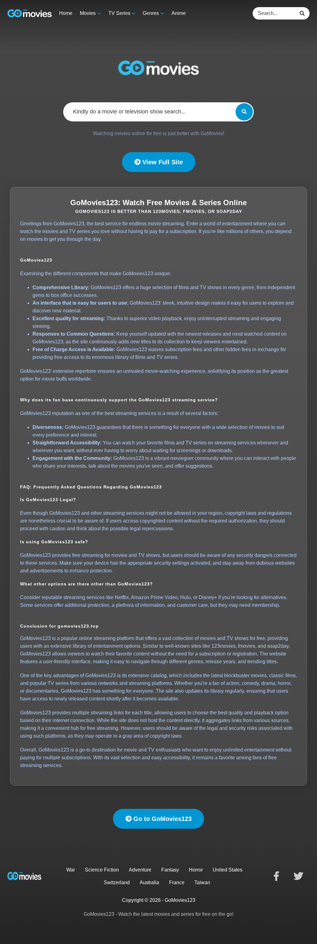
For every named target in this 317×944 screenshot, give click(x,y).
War (70, 869)
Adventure (140, 869)
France (177, 882)
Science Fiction (102, 869)
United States (227, 869)
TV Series (119, 13)
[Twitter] (298, 876)
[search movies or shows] (244, 112)
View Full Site (162, 162)
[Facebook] (276, 876)
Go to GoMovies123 (162, 818)
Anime (179, 13)
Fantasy (170, 869)
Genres (151, 13)
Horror (196, 869)
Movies (88, 13)
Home (65, 13)
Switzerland (117, 882)
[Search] (303, 13)
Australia (149, 882)
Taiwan (202, 882)
